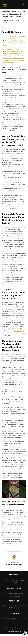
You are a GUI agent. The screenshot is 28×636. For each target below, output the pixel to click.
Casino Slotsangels (19, 331)
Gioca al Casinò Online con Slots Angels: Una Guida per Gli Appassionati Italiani (14, 43)
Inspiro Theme (10, 631)
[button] (25, 633)
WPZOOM (18, 631)
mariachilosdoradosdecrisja (11, 20)
